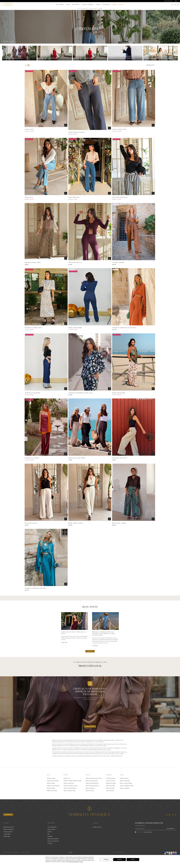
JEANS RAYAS (29, 197)
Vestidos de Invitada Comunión (70, 785)
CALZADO (114, 4)
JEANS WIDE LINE (73, 197)
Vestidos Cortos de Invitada (53, 785)
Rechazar (119, 859)
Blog (48, 834)
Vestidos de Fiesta (51, 778)
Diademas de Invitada (111, 783)
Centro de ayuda (51, 829)
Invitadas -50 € (66, 778)
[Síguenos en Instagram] (170, 815)
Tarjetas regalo (6, 836)
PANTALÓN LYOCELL (31, 523)
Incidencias (50, 843)
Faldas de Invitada (51, 788)
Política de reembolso (7, 852)
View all (90, 651)
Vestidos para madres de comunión (94, 778)
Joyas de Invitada (110, 790)
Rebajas (120, 4)
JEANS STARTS (29, 129)
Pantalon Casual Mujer (125, 780)
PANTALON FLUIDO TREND (76, 458)
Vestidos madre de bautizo (92, 780)
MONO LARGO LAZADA (75, 523)
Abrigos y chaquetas (124, 788)
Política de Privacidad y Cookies (75, 861)
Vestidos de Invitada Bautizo (69, 788)
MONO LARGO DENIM (75, 327)
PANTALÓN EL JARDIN (119, 523)
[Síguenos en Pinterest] (173, 815)
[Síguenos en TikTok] (176, 815)
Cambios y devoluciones (53, 841)
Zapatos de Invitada (110, 785)
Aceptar (133, 859)
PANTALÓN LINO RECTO (119, 458)
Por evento (75, 4)
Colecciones (59, 4)
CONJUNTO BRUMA (118, 262)
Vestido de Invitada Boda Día (92, 783)
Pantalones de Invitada (52, 790)
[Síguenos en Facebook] (166, 815)
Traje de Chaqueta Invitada (69, 790)
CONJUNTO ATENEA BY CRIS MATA (35, 588)
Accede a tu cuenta (97, 827)
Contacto (49, 831)
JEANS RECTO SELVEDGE (32, 393)
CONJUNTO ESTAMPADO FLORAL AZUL (80, 393)
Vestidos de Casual (124, 778)
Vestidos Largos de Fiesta (53, 780)
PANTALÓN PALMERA (118, 393)
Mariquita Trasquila (5, 41)
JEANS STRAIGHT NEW (119, 129)
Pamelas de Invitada (110, 778)
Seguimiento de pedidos (53, 838)
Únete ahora (90, 726)
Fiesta (67, 4)
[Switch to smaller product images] (28, 65)
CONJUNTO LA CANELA (32, 458)
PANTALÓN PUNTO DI (75, 262)
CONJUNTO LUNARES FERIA (33, 327)
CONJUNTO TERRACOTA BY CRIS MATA (124, 327)
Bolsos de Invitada (110, 788)
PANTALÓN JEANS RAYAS (120, 197)
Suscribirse (170, 828)
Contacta (8, 814)
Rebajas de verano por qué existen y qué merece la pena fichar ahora (103, 633)
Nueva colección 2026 (8, 827)
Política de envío (16, 852)
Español (175, 0)
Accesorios (106, 4)
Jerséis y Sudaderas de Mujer (126, 785)
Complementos (7, 834)
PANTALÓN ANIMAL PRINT (33, 262)
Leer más (64, 642)
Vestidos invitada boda (68, 783)
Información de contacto (24, 852)
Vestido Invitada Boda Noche (92, 785)
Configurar (106, 859)
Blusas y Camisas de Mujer (126, 783)
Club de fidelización (52, 827)
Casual (98, 4)
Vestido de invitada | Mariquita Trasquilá (72, 780)
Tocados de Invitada (110, 780)
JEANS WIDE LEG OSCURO (76, 132)
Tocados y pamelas (87, 4)
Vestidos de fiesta (51, 783)
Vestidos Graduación (90, 788)
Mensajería (49, 836)
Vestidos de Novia (90, 790)
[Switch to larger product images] (26, 65)
